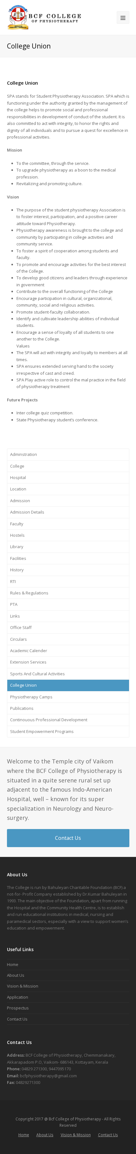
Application (17, 997)
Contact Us (68, 837)
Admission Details (27, 512)
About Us (15, 975)
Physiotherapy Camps (31, 697)
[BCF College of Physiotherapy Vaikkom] (45, 17)
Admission (20, 500)
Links (15, 616)
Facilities (18, 558)
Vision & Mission (22, 986)
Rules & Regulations (29, 593)
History (17, 570)
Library (16, 546)
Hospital (18, 477)
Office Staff (21, 627)
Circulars (18, 639)
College (17, 466)
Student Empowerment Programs (42, 731)
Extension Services (28, 662)
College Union (23, 685)
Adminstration (23, 454)
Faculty (16, 524)
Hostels (17, 535)
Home (12, 964)
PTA (13, 604)
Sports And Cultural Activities (37, 674)
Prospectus (18, 1008)
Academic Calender (28, 650)
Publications (22, 708)
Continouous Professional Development (48, 720)
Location (18, 489)
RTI (13, 581)
